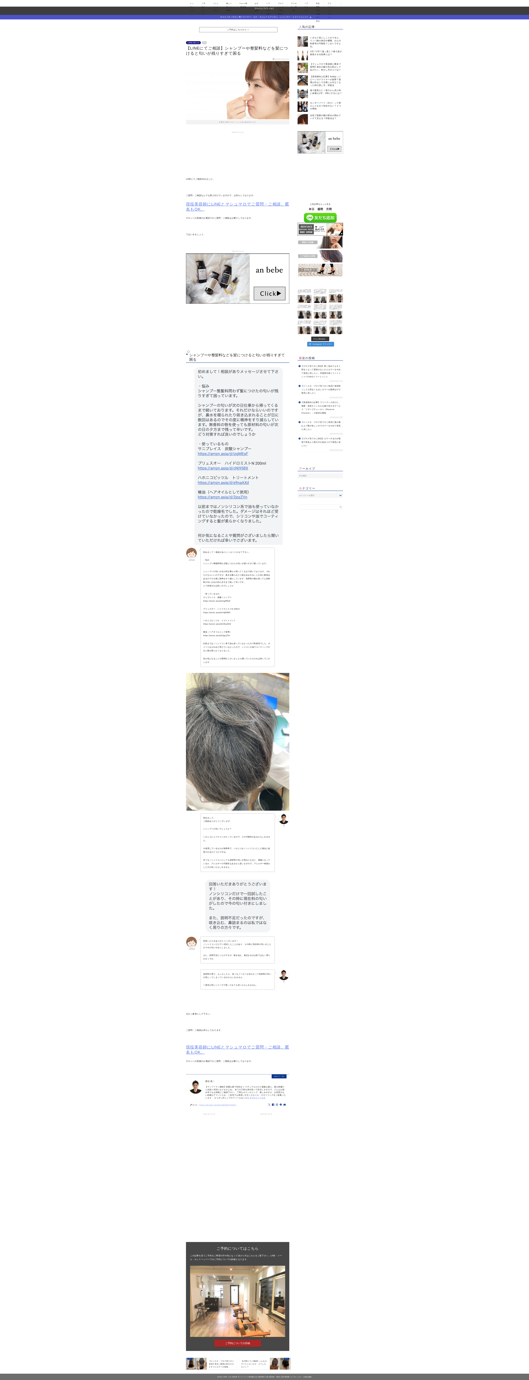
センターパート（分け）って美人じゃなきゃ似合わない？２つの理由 (325, 106)
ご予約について (203, 4)
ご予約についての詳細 (237, 1343)
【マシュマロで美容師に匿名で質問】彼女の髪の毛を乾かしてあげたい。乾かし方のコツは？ (325, 67)
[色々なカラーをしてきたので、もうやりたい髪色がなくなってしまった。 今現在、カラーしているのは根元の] (320, 311)
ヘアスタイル (306, 4)
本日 (312, 209)
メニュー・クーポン (216, 4)
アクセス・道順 (294, 4)
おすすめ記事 (257, 4)
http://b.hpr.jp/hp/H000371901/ (217, 1105)
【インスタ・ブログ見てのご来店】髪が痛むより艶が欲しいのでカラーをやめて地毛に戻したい (321, 425)
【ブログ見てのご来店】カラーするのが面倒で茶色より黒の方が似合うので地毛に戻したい (321, 442)
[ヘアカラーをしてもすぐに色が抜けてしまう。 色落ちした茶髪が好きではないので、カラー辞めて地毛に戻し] (305, 311)
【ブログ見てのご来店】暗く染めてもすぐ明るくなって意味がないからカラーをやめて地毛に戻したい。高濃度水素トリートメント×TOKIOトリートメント (321, 371)
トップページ (192, 4)
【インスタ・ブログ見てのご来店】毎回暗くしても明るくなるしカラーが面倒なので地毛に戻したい (321, 389)
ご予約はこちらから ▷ (238, 29)
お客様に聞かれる (193, 43)
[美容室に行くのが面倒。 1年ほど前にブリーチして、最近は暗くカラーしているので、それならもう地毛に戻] (305, 327)
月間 (329, 209)
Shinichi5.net (264, 8)
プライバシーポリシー (329, 4)
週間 (320, 209)
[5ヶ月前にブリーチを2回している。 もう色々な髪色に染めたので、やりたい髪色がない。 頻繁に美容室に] (305, 296)
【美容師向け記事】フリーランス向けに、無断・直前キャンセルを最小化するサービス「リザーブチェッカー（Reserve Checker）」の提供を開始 (321, 407)
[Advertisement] (237, 153)
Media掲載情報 (243, 4)
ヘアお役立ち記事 (268, 4)
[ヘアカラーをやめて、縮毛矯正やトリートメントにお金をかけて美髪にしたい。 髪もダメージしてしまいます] (320, 296)
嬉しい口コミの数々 (229, 4)
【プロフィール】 (257, 1098)
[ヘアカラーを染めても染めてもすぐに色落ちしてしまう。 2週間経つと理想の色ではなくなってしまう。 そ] (336, 311)
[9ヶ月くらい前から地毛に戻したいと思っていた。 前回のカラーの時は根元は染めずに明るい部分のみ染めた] (320, 327)
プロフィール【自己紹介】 (281, 4)
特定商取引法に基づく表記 (318, 4)
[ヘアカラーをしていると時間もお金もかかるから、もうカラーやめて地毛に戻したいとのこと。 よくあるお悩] (336, 296)
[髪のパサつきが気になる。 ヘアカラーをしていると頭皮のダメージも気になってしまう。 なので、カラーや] (336, 327)
